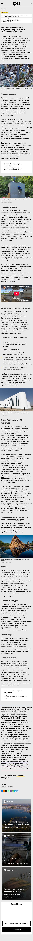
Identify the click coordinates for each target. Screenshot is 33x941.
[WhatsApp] (13, 791)
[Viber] (11, 791)
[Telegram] (17, 791)
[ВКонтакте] (2, 791)
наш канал (20, 775)
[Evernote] (8, 791)
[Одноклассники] (4, 791)
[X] (6, 791)
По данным (5, 604)
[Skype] (15, 791)
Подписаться (16, 929)
